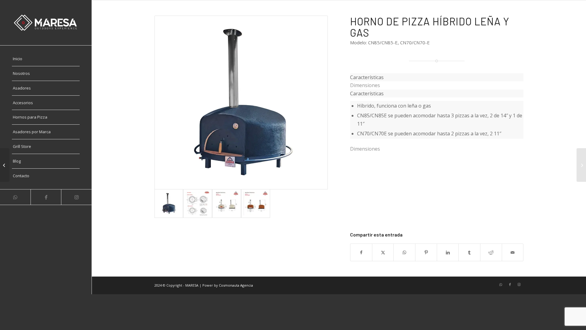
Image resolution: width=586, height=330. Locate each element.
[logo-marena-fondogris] (45, 22)
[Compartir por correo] (512, 252)
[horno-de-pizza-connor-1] (197, 203)
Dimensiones (365, 148)
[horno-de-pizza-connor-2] (226, 203)
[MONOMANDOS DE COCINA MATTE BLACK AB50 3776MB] (4, 165)
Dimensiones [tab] (365, 85)
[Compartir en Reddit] (491, 252)
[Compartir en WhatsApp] (404, 252)
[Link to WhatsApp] (15, 197)
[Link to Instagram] (76, 197)
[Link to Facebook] (46, 197)
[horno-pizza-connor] (241, 102)
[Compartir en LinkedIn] (447, 252)
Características (367, 93)
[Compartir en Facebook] (361, 252)
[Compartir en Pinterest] (426, 252)
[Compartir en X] (383, 252)
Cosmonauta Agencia (236, 285)
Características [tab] (367, 77)
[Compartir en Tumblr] (469, 252)
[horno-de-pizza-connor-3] (255, 203)
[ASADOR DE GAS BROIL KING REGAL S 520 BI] (581, 165)
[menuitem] (46, 59)
